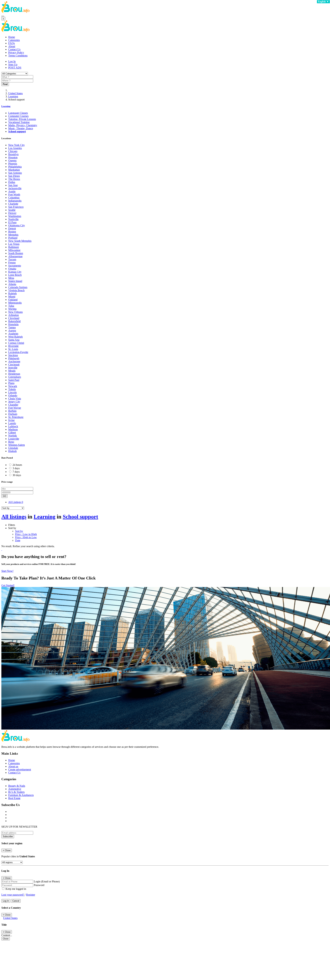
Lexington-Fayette (18, 352)
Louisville (13, 438)
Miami (11, 296)
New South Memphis (19, 240)
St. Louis (13, 349)
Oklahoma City (16, 225)
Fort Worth (14, 194)
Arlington (13, 315)
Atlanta (12, 284)
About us (13, 766)
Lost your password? (13, 894)
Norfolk (12, 435)
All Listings (15, 502)
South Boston (15, 253)
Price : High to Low (26, 537)
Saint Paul (13, 380)
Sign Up (12, 64)
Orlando (12, 395)
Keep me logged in (15, 888)
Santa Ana (13, 339)
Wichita (12, 308)
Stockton (13, 355)
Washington (14, 216)
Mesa (11, 278)
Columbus (13, 197)
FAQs (11, 43)
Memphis (13, 234)
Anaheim (13, 333)
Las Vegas (13, 243)
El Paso (12, 222)
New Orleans (15, 312)
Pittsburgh (13, 358)
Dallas (11, 182)
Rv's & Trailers (16, 792)
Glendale (13, 448)
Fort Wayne (14, 407)
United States (15, 93)
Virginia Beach (16, 290)
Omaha (12, 268)
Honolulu (13, 324)
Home (11, 37)
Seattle (11, 209)
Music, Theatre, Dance (20, 128)
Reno (11, 441)
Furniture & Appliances (21, 795)
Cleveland (13, 318)
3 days (16, 468)
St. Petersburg (15, 417)
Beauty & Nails (16, 785)
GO (4, 496)
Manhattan (14, 169)
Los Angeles (15, 148)
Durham (12, 414)
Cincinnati (13, 364)
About (11, 46)
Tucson (12, 259)
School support (17, 131)
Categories (14, 40)
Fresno (12, 262)
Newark (12, 386)
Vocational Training (19, 122)
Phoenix (12, 163)
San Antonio (15, 172)
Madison (13, 429)
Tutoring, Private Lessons (22, 119)
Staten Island (15, 281)
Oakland (13, 299)
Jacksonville (14, 188)
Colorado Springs (17, 287)
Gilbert (12, 432)
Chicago (12, 151)
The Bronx (14, 179)
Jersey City (14, 401)
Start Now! (7, 570)
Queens (12, 160)
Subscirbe (8, 836)
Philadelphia (15, 166)
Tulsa (11, 305)
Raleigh (12, 293)
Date (17, 540)
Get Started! (7, 585)
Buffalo (12, 410)
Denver (12, 213)
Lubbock (13, 426)
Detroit (12, 228)
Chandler (13, 404)
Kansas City (14, 271)
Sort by (19, 531)
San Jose (13, 185)
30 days (17, 475)
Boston (12, 231)
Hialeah (12, 451)
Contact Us (14, 49)
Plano (11, 383)
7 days (16, 471)
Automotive (14, 788)
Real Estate (14, 798)
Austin (11, 191)
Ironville (12, 367)
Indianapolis (14, 200)
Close (5, 938)
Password (39, 885)
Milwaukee (14, 250)
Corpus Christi (16, 342)
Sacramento (14, 265)
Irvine (11, 420)
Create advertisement (19, 769)
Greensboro (14, 376)
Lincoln (12, 392)
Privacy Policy (16, 52)
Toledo (12, 389)
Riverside (13, 346)
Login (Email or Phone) (47, 881)
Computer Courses (18, 116)
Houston (13, 157)
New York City (16, 145)
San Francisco (16, 206)
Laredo (12, 423)
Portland (12, 237)
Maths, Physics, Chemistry (22, 125)
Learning (13, 96)
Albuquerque (15, 256)
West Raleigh (15, 336)
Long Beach (15, 274)
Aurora (12, 330)
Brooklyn (13, 154)
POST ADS (14, 67)
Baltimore (13, 247)
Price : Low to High (26, 534)
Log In (12, 61)
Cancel (15, 901)
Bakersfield (14, 321)
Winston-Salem (16, 444)
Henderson (14, 373)
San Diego (14, 175)
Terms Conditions (18, 55)
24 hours (17, 464)
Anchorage (14, 361)
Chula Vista (14, 398)
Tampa (12, 327)
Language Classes (18, 112)
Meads (11, 370)
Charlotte (13, 203)
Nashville (13, 219)
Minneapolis (15, 302)
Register (30, 894)
